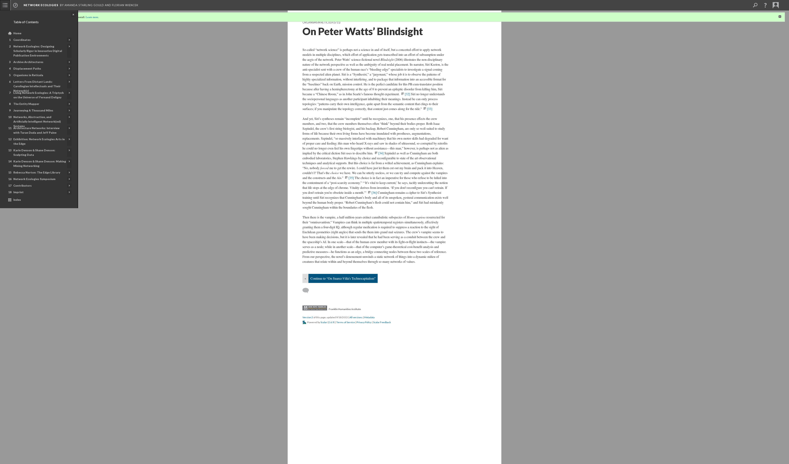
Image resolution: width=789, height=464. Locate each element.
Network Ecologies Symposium (34, 179)
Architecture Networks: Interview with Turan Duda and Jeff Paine (36, 130)
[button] (765, 5)
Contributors (22, 185)
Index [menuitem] (17, 199)
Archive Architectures (28, 62)
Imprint (18, 192)
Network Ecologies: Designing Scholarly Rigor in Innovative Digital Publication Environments (37, 51)
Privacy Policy (363, 322)
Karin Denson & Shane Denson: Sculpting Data (34, 152)
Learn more (92, 17)
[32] (407, 94)
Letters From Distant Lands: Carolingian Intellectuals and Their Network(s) (37, 86)
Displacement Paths (27, 68)
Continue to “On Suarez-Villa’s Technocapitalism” (343, 278)
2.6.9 (331, 322)
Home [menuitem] (17, 33)
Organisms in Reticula (28, 75)
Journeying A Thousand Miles (33, 110)
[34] (381, 153)
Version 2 (307, 317)
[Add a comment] (307, 290)
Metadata (369, 317)
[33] (429, 109)
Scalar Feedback (382, 322)
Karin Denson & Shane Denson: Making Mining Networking (39, 164)
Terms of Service (345, 322)
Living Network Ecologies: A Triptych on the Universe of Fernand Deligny (38, 95)
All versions (356, 317)
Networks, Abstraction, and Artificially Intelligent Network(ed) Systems (37, 121)
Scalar (324, 322)
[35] (351, 178)
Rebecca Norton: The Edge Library (36, 172)
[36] (374, 192)
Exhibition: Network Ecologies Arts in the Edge (39, 141)
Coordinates (22, 39)
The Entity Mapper (26, 104)
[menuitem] (5, 5)
